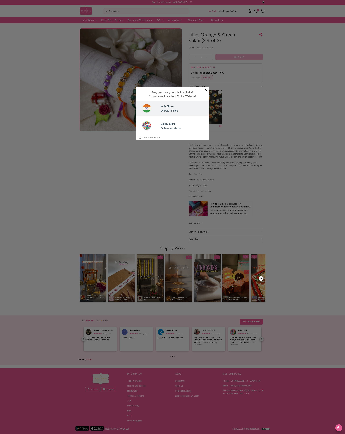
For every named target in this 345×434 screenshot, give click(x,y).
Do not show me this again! (151, 137)
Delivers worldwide (171, 128)
